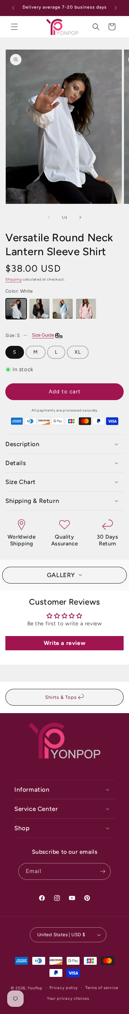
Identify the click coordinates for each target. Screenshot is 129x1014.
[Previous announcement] (13, 8)
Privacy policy (63, 987)
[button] (14, 27)
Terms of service (101, 987)
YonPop (35, 987)
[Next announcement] (116, 8)
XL (78, 352)
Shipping (13, 279)
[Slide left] (49, 217)
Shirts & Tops (61, 697)
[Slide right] (80, 217)
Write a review (64, 643)
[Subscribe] (102, 871)
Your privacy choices (68, 998)
